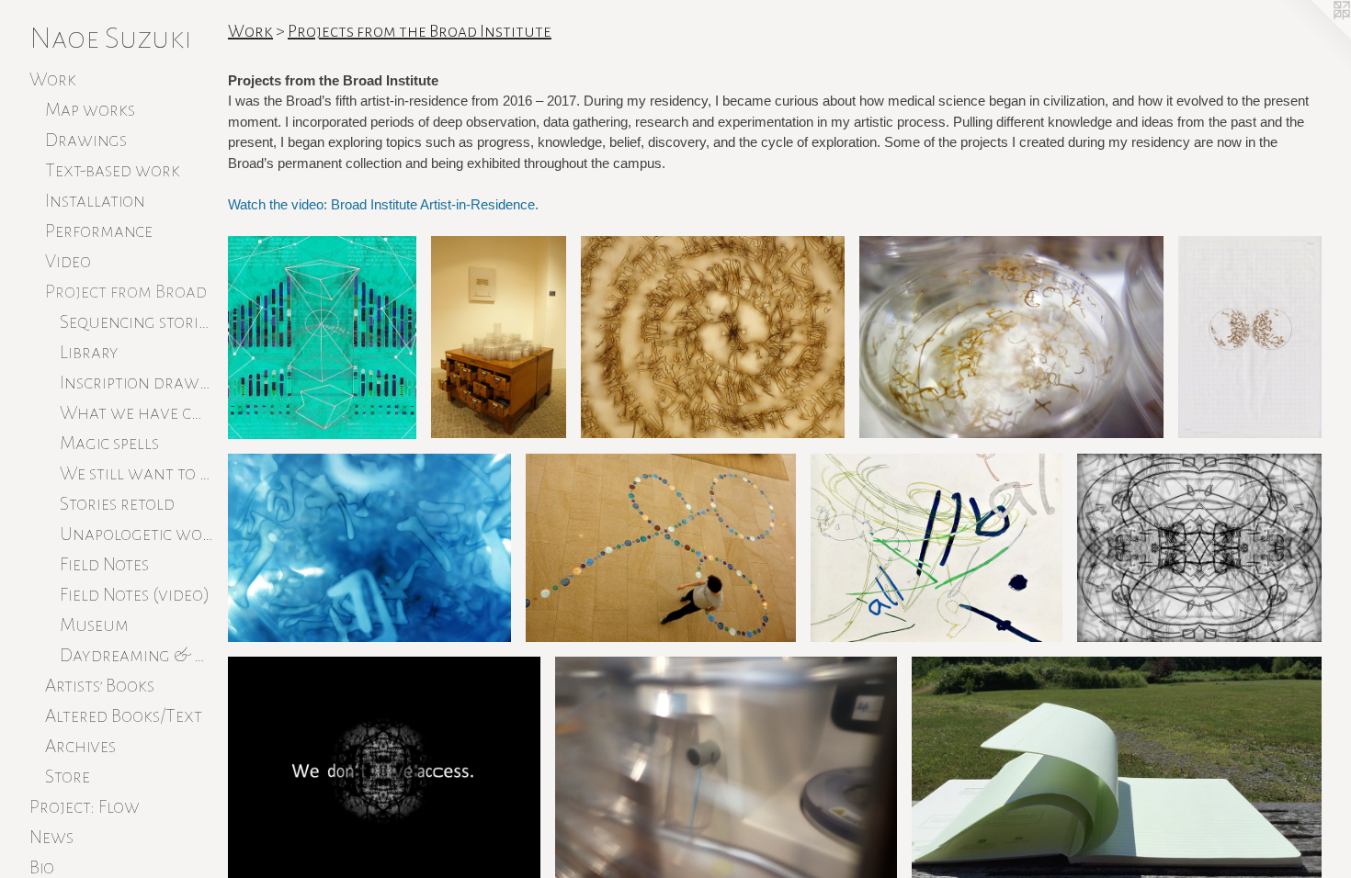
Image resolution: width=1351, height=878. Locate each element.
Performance (99, 230)
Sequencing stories (136, 321)
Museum (94, 624)
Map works (90, 109)
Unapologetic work (136, 533)
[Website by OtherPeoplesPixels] (1314, 36)
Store (67, 776)
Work (52, 79)
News (51, 837)
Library (89, 352)
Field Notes (104, 564)
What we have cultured (136, 412)
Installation (95, 200)
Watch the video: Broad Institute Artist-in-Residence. (383, 204)
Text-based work (112, 170)
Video (68, 261)
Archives (80, 746)
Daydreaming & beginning (136, 655)
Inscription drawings (136, 382)
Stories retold (117, 503)
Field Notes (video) (135, 594)
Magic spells (109, 443)
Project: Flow (84, 806)
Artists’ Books (99, 685)
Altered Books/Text (123, 715)
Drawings (86, 139)
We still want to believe (136, 473)
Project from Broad (126, 291)
